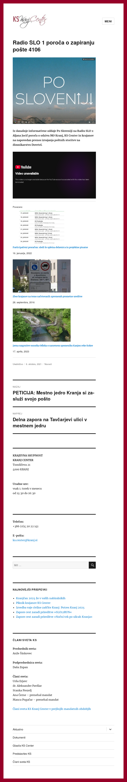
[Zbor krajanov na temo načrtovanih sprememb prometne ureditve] (56, 275)
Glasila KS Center (23, 745)
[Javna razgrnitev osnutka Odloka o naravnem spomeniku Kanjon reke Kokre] (56, 325)
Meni (108, 21)
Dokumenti (19, 737)
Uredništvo (18, 364)
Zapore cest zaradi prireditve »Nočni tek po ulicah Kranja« (54, 616)
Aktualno (18, 729)
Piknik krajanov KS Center (33, 602)
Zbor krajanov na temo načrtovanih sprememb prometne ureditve (47, 296)
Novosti (48, 364)
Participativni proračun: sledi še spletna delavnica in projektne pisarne (50, 247)
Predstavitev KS (22, 754)
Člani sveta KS (21, 762)
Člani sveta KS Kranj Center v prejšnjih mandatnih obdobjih (52, 709)
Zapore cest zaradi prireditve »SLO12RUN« (44, 612)
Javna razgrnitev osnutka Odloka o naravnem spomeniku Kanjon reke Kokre (53, 345)
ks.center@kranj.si (25, 540)
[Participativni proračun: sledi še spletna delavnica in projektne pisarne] (56, 226)
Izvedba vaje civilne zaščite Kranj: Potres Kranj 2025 (50, 607)
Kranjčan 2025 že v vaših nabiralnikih (40, 598)
